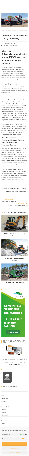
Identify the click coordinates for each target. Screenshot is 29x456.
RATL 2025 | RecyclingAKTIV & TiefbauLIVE (11, 417)
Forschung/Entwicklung (6, 406)
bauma (2, 395)
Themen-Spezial (4, 420)
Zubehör (3, 423)
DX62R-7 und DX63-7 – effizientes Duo (14, 234)
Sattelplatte (4, 191)
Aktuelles (5, 45)
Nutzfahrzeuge (13, 45)
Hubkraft (17, 188)
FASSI (19, 96)
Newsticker (3, 412)
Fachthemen (4, 404)
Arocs (10, 186)
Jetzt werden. (14, 364)
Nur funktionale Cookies (14, 448)
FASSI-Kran (6, 188)
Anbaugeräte (4, 392)
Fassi (2, 188)
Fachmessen (3, 401)
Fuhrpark (12, 188)
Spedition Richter (7, 67)
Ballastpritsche (22, 186)
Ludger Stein (6, 43)
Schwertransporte (13, 191)
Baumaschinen (4, 398)
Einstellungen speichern (14, 452)
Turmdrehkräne (22, 191)
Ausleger (15, 186)
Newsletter (3, 409)
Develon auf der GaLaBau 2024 (14, 258)
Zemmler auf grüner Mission (14, 282)
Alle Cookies (14, 444)
